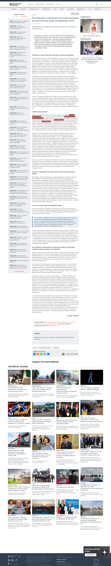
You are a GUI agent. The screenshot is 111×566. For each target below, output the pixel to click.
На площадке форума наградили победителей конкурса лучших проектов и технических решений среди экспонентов (67, 520)
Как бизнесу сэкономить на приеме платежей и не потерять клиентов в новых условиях (91, 490)
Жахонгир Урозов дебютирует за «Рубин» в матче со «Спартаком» (19, 251)
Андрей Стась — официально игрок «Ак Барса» (17, 222)
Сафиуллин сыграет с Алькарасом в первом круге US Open (18, 74)
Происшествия (12, 515)
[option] (91, 26)
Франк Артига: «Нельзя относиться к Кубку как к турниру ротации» (19, 232)
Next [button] (102, 26)
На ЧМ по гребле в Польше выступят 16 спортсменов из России (19, 122)
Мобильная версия (62, 559)
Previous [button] (81, 26)
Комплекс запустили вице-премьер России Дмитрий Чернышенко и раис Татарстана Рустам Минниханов (67, 424)
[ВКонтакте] (73, 14)
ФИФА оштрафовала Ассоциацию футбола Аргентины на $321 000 (19, 198)
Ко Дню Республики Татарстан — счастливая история (41, 457)
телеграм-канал (52, 322)
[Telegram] (45, 354)
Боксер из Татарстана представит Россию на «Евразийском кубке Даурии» (19, 159)
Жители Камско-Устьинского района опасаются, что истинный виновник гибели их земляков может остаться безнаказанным (91, 423)
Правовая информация (96, 560)
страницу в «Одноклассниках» (48, 324)
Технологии (70, 9)
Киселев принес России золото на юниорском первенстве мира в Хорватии (19, 99)
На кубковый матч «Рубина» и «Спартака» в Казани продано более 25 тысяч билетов (18, 267)
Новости (30, 4)
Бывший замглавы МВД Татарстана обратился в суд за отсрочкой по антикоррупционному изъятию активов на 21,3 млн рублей (67, 458)
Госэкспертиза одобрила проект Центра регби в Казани (18, 61)
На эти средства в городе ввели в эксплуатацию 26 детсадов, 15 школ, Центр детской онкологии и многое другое (91, 524)
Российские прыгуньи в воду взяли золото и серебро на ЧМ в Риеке (19, 153)
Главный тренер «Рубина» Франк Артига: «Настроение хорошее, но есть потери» (18, 55)
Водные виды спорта (44, 347)
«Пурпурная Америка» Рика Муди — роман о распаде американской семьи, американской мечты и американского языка (67, 490)
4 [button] (95, 34)
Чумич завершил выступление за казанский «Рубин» (19, 256)
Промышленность (34, 9)
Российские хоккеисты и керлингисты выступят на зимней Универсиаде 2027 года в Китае (19, 178)
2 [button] (90, 34)
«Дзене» (56, 325)
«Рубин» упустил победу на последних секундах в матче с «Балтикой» (18, 141)
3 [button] (93, 34)
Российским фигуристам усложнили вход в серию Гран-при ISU (18, 27)
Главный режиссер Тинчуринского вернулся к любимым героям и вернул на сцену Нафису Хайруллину (91, 391)
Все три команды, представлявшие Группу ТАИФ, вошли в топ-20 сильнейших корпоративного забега (43, 489)
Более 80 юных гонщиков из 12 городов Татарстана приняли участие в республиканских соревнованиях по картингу (42, 425)
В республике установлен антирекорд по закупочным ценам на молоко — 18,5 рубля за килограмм (18, 392)
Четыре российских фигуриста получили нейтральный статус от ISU (19, 245)
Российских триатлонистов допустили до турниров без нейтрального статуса (19, 210)
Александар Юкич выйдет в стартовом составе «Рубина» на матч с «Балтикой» (18, 147)
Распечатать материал (72, 354)
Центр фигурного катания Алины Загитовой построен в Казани (19, 108)
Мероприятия (80, 9)
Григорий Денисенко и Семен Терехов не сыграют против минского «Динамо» (19, 92)
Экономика (23, 9)
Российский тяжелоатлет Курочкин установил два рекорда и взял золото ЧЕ (18, 135)
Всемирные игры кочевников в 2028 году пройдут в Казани (19, 21)
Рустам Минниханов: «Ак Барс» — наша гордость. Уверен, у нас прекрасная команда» (19, 128)
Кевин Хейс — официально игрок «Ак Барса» (17, 113)
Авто (55, 9)
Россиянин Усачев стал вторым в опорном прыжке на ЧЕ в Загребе (19, 172)
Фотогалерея (40, 4)
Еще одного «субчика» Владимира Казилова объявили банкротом (19, 490)
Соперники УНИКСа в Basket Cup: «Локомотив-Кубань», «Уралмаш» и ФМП (19, 166)
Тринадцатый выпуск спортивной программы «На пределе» (19, 423)
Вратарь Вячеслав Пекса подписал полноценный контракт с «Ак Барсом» (18, 204)
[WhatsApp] (41, 354)
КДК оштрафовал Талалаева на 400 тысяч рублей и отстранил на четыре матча (18, 80)
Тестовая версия (61, 561)
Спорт (89, 9)
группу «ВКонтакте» (63, 322)
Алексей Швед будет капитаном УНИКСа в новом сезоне (19, 226)
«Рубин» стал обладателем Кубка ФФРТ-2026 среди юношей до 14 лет (18, 38)
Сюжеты (59, 4)
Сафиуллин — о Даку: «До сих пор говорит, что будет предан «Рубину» (18, 238)
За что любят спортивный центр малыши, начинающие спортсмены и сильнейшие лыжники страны (43, 392)
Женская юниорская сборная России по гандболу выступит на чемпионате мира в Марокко (18, 185)
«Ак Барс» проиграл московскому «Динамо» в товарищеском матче (18, 217)
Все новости (24, 16)
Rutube (50, 325)
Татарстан (56, 347)
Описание (95, 561)
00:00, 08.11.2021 (36, 23)
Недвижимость (46, 9)
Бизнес (62, 9)
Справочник (50, 4)
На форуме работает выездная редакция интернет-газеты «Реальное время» (67, 392)
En (101, 4)
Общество (97, 9)
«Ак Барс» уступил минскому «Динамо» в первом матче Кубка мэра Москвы (18, 86)
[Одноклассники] (77, 14)
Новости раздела (19, 271)
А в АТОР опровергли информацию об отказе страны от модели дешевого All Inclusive (43, 521)
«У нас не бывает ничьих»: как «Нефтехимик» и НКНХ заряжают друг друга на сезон (19, 48)
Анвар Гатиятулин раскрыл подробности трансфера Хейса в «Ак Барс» (18, 68)
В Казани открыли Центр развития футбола (18, 32)
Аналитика (14, 9)
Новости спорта (19, 14)
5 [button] (96, 56)
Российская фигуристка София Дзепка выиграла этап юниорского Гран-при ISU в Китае (19, 192)
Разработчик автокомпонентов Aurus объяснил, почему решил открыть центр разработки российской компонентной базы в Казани (91, 457)
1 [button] (88, 34)
